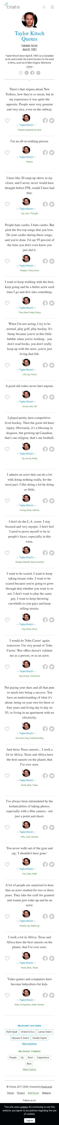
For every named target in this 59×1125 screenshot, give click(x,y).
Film (23, 837)
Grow (34, 629)
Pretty (34, 458)
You (24, 873)
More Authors (29, 1043)
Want (28, 629)
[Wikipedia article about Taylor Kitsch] (27, 73)
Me (20, 676)
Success (20, 738)
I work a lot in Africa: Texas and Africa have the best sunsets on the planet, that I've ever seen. (29, 942)
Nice (39, 130)
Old (35, 406)
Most (29, 510)
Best (26, 312)
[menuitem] (10, 1093)
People (21, 130)
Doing (23, 510)
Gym (29, 873)
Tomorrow (35, 676)
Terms (10, 1093)
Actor (34, 45)
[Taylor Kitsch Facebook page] (32, 73)
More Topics (29, 1069)
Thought (34, 213)
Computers (25, 1004)
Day (26, 738)
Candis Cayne (39, 1038)
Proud (26, 676)
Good (25, 406)
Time (30, 270)
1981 (34, 49)
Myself (26, 562)
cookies (24, 1107)
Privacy (21, 1093)
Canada (25, 45)
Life (24, 374)
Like (27, 213)
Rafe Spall (12, 1032)
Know (36, 270)
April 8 (26, 49)
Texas (35, 785)
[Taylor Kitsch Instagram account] (38, 73)
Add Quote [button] (33, 1093)
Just (28, 837)
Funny (34, 374)
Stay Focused (37, 562)
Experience (31, 130)
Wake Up (35, 926)
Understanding (36, 738)
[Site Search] (44, 7)
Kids (17, 1004)
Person (29, 161)
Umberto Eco (28, 1032)
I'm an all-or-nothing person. (29, 141)
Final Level (46, 1086)
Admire (35, 510)
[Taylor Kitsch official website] (21, 73)
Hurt (31, 406)
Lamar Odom (45, 1032)
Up (22, 213)
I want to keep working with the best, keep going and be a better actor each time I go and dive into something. (29, 287)
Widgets (46, 1093)
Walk (34, 873)
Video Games (37, 1004)
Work (23, 785)
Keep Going (35, 312)
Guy (23, 629)
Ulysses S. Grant (20, 1038)
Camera (34, 837)
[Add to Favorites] (7, 120)
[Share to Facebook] (45, 120)
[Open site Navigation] (52, 7)
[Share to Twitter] (51, 120)
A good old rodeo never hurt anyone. (29, 386)
